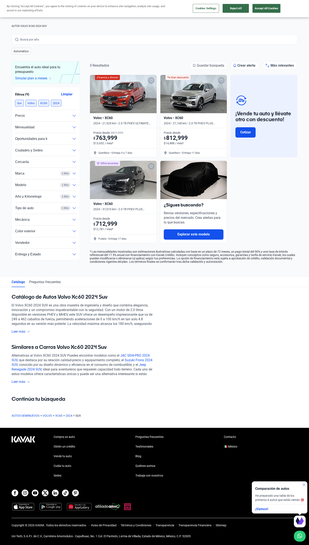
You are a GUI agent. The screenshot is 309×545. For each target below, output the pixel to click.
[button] (21, 51)
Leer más (18, 332)
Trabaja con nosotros (149, 475)
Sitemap (221, 525)
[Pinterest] (75, 493)
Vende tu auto (63, 456)
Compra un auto (64, 437)
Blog (138, 456)
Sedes (57, 475)
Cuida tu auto (62, 466)
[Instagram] (25, 493)
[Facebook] (15, 493)
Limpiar (67, 94)
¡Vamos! (261, 509)
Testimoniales (144, 446)
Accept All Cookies (266, 8)
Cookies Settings (205, 8)
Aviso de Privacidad (103, 525)
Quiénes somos (145, 466)
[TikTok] (65, 493)
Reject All (236, 8)
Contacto (230, 437)
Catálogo (18, 282)
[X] (45, 493)
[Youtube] (35, 493)
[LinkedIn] (55, 493)
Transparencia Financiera (194, 525)
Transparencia (165, 525)
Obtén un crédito (64, 446)
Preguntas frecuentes (45, 282)
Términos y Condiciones (136, 525)
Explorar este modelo (193, 234)
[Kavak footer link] (23, 456)
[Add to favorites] (151, 80)
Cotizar (245, 132)
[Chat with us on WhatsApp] (299, 536)
